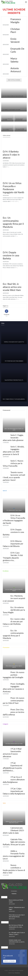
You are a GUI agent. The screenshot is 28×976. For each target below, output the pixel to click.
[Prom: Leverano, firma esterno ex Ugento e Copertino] (14, 660)
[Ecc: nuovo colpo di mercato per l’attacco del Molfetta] (7, 127)
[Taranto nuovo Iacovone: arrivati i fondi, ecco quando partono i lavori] (6, 473)
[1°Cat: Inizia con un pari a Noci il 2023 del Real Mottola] (4, 916)
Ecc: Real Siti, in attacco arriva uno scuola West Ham (12, 287)
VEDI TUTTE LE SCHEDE (14, 80)
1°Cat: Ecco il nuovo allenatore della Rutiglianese (14, 779)
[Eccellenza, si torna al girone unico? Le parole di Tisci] (14, 335)
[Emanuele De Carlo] (6, 49)
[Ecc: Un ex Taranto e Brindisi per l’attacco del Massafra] (14, 91)
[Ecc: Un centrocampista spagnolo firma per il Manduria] (11, 209)
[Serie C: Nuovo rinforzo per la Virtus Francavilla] (6, 462)
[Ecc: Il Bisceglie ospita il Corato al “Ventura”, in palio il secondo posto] (4, 934)
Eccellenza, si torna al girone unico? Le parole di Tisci (14, 341)
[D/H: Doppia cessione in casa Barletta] (11, 244)
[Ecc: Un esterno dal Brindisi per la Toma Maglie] (7, 117)
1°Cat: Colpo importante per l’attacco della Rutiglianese (14, 791)
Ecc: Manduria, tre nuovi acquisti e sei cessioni (11, 109)
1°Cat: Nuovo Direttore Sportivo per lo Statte (14, 743)
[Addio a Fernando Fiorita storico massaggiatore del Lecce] (6, 852)
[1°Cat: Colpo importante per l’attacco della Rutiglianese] (6, 790)
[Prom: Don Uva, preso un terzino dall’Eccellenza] (6, 710)
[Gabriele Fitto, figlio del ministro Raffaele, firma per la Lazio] (6, 840)
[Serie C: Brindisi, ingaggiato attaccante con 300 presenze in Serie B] (6, 448)
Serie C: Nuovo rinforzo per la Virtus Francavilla (13, 463)
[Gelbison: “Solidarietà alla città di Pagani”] (4, 909)
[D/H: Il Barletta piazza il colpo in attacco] (11, 143)
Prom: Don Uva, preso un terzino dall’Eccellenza (13, 712)
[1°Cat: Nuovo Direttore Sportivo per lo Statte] (20, 117)
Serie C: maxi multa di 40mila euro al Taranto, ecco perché (14, 429)
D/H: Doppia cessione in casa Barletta (11, 255)
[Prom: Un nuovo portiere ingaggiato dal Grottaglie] (6, 673)
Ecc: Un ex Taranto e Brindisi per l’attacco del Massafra (14, 590)
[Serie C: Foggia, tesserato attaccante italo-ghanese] (6, 436)
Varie (14, 819)
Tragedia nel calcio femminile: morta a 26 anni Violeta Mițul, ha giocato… (14, 822)
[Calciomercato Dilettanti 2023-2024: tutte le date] (6, 829)
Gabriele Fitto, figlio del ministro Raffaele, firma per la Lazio (14, 842)
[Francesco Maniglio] (6, 20)
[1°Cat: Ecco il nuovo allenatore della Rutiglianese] (6, 778)
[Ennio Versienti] (6, 40)
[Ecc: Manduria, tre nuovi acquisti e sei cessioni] (14, 105)
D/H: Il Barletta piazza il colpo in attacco (11, 155)
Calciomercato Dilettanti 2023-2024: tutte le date (13, 830)
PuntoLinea (17, 972)
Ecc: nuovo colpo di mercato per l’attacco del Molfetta (14, 621)
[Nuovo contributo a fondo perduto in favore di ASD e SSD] (6, 866)
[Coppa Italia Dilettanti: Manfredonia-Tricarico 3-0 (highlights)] (14, 373)
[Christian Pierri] (6, 30)
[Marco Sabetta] (6, 59)
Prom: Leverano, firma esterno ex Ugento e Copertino (14, 667)
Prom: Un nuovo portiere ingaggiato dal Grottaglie (13, 674)
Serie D (3, 249)
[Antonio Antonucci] (6, 69)
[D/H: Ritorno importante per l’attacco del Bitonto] (6, 542)
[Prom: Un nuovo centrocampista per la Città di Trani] (6, 699)
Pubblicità (14, 893)
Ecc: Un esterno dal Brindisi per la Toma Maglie (14, 610)
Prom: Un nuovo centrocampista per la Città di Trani (13, 700)
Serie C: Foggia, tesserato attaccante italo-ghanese (13, 437)
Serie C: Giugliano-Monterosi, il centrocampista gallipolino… (14, 399)
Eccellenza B (1, 84)
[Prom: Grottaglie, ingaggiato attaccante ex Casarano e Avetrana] (6, 685)
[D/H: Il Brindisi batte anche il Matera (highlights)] (14, 354)
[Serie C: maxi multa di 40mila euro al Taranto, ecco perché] (20, 127)
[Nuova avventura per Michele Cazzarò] (4, 901)
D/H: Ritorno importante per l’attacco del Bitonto (13, 543)
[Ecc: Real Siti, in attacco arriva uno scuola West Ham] (11, 276)
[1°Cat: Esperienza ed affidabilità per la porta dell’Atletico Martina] (6, 764)
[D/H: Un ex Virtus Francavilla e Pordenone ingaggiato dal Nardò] (11, 175)
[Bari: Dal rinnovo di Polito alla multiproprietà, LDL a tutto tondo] (4, 926)
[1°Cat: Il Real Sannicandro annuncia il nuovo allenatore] (6, 750)
